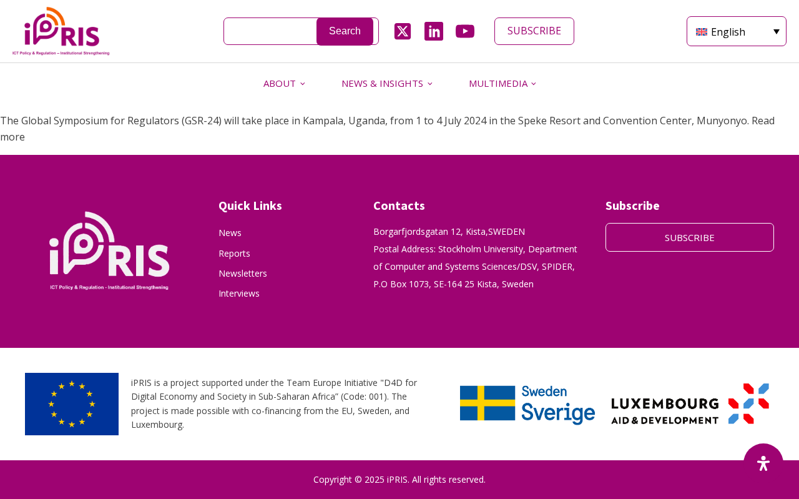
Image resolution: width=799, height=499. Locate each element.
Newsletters (242, 273)
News (230, 233)
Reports (234, 253)
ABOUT (279, 83)
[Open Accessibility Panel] (763, 463)
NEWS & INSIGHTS (382, 83)
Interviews (239, 293)
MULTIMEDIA (498, 83)
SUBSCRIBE (534, 30)
